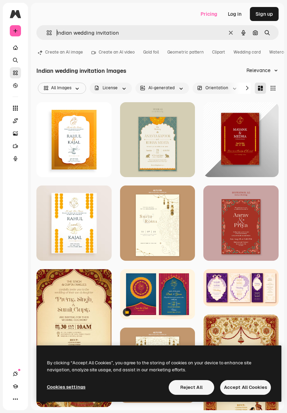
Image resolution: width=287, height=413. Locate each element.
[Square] (273, 88)
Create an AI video (117, 52)
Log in (234, 14)
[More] (15, 399)
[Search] (15, 60)
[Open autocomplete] (46, 32)
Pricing (209, 14)
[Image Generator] (15, 133)
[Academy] (15, 386)
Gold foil (151, 52)
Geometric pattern (185, 52)
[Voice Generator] (15, 158)
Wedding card (247, 52)
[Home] (15, 47)
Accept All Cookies (245, 387)
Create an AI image (64, 52)
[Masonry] (260, 88)
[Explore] (15, 85)
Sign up (264, 14)
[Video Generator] (15, 146)
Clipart (218, 52)
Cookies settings (66, 387)
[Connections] (15, 373)
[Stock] (15, 72)
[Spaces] (15, 120)
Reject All (191, 387)
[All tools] (15, 108)
